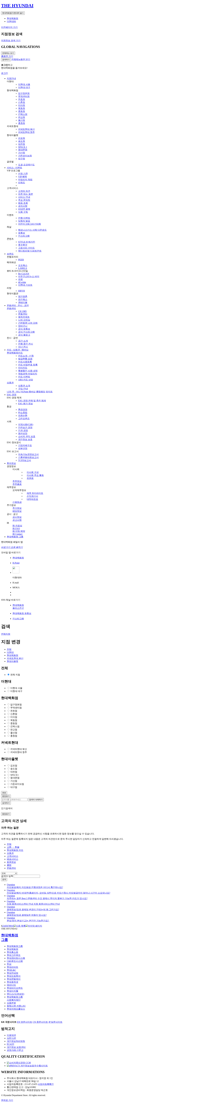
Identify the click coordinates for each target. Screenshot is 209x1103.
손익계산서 (32, 496)
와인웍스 (22, 299)
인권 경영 (23, 430)
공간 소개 (23, 341)
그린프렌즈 (24, 418)
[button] (20, 59)
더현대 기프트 (25, 285)
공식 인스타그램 (26, 332)
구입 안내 (23, 388)
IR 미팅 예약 (19, 531)
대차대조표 (32, 499)
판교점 (21, 117)
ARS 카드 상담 (25, 379)
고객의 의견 (24, 191)
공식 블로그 (24, 335)
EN (24, 1022)
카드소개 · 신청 (26, 356)
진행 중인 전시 (25, 344)
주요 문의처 (24, 200)
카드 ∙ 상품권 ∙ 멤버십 (17, 350)
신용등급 (17, 502)
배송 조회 (23, 203)
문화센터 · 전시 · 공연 (18, 305)
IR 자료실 (17, 525)
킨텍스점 (22, 114)
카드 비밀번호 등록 (28, 365)
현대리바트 (12, 967)
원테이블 (22, 302)
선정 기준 (23, 173)
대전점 (21, 144)
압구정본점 (24, 93)
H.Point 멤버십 (28, 391)
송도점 (21, 141)
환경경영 (22, 409)
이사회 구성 (33, 472)
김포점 (21, 138)
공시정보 (17, 517)
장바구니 (22, 326)
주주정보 (17, 481)
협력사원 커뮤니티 (16, 1006)
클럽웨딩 (40, 391)
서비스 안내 (24, 197)
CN (40, 1022)
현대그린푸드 (13, 955)
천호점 (21, 99)
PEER (21, 259)
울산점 (21, 120)
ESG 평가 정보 (25, 403)
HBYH (21, 291)
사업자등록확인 (46, 1084)
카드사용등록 (25, 362)
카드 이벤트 (24, 376)
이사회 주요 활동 (35, 475)
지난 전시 (23, 347)
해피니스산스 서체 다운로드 (32, 230)
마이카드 (22, 368)
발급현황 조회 (25, 359)
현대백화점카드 (15, 353)
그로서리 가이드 (26, 248)
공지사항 (22, 206)
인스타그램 (24, 236)
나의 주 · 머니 (14, 391)
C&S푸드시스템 (15, 961)
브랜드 (10, 254)
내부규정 (22, 448)
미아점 (21, 105)
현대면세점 (12, 973)
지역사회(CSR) (25, 424)
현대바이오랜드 (15, 988)
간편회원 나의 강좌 (28, 323)
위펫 (20, 279)
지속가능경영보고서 (28, 454)
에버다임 (11, 985)
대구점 (21, 158)
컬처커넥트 (24, 317)
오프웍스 (22, 265)
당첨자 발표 (24, 221)
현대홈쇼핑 (12, 952)
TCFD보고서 (24, 460)
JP (55, 1022)
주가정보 (17, 508)
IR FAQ (16, 528)
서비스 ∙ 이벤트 (14, 167)
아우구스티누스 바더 (28, 276)
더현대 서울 (24, 84)
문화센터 (11, 308)
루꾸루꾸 (22, 245)
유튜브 (21, 233)
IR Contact (17, 534)
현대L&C (11, 970)
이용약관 (11, 1035)
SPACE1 (14, 775)
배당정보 (17, 511)
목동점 (21, 108)
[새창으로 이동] (19, 1062)
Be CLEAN (23, 274)
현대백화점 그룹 (15, 536)
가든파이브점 (25, 155)
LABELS (22, 268)
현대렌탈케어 (13, 979)
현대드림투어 (13, 976)
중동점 (21, 111)
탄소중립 (22, 412)
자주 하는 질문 (25, 194)
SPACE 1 (22, 147)
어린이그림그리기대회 (29, 224)
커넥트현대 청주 (26, 132)
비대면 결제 (24, 209)
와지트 (49, 391)
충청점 (21, 123)
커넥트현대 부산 (26, 129)
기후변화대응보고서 (28, 457)
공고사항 (17, 520)
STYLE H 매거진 (26, 242)
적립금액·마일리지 (27, 374)
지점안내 (11, 78)
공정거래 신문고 (15, 1050)
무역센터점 (24, 96)
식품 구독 (23, 212)
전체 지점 (15, 674)
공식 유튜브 (24, 329)
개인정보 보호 (25, 439)
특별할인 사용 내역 (28, 371)
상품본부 (11, 1003)
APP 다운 (11, 1038)
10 (12, 926)
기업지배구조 (25, 445)
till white (22, 282)
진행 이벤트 (24, 218)
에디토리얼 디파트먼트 (30, 251)
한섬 (9, 964)
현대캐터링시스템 (16, 958)
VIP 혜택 (22, 176)
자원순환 (22, 415)
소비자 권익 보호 (26, 436)
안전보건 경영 (25, 427)
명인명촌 (22, 296)
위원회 (30, 478)
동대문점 (22, 149)
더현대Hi (11, 21)
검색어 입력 (7, 876)
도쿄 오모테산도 (26, 164)
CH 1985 (22, 311)
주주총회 (17, 484)
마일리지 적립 (25, 179)
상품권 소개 (24, 385)
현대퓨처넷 (12, 982)
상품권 (10, 382)
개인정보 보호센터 (16, 1047)
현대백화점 (12, 18)
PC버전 (10, 1044)
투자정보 (11, 463)
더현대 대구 (24, 87)
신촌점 (21, 102)
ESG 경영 (11, 394)
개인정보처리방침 (16, 1041)
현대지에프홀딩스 (16, 1009)
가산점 (21, 152)
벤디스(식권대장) (15, 994)
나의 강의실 (24, 320)
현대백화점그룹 (15, 946)
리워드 (21, 182)
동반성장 (22, 433)
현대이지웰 (12, 991)
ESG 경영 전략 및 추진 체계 (32, 400)
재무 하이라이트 (35, 493)
